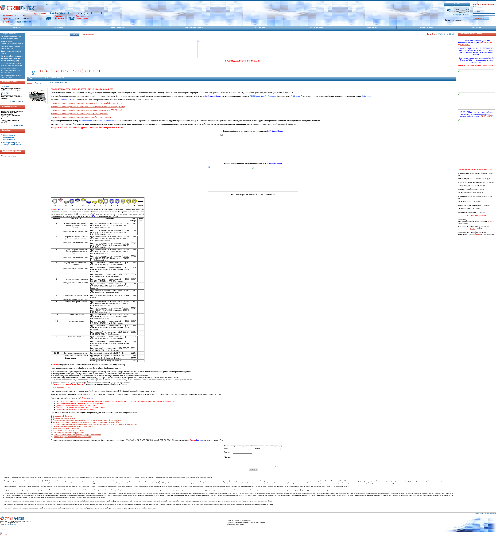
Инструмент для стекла (9, 34)
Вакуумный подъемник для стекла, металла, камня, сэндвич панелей (11, 39)
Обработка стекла (8, 156)
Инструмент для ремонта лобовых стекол (10, 72)
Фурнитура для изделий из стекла (11, 52)
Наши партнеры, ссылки (11, 151)
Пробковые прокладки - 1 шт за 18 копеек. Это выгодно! (11, 89)
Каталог (16, 27)
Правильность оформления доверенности (9, 137)
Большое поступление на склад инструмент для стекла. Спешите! (11, 96)
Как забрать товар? (194, 27)
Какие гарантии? (117, 27)
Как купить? (260, 27)
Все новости (18, 101)
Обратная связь (490, 513)
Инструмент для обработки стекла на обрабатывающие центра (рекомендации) (11, 65)
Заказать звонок (479, 18)
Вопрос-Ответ (426, 27)
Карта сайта (479, 513)
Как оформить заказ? (454, 20)
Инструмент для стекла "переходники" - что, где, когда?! (10, 120)
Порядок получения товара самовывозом (12, 144)
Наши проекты (316, 27)
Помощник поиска (88, 34)
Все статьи (18, 125)
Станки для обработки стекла (12, 44)
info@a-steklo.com (23, 22)
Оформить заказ (462, 14)
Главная (29, 83)
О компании (58, 27)
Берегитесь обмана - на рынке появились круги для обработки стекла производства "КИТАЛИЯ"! (12, 113)
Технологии (372, 27)
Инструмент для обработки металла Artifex (11, 77)
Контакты (476, 27)
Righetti (489, 221)
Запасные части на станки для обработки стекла (12, 47)
